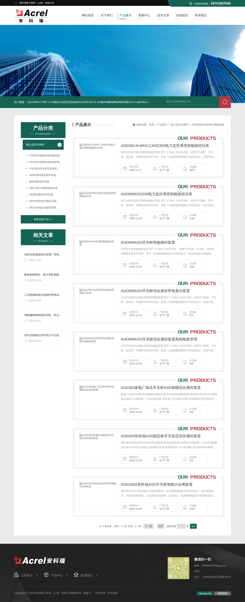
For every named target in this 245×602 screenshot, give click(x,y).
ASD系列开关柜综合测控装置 (45, 168)
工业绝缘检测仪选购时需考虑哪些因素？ (48, 294)
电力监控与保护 (35, 144)
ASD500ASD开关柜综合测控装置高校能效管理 (159, 339)
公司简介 (27, 575)
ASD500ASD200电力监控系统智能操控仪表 (156, 194)
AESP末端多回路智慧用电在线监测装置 (46, 207)
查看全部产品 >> (43, 219)
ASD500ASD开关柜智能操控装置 (148, 242)
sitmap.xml (205, 593)
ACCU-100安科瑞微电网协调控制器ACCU (112, 102)
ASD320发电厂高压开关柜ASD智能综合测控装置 (161, 388)
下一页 (148, 526)
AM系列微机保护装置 (41, 194)
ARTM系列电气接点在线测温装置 (46, 201)
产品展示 (162, 124)
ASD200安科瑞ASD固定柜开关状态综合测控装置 (161, 436)
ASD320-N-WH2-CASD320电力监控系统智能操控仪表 (165, 146)
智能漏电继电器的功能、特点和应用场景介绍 (51, 315)
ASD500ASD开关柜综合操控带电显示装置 (155, 291)
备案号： (88, 592)
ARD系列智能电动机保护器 (44, 162)
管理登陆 (223, 593)
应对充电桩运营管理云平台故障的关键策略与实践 (53, 335)
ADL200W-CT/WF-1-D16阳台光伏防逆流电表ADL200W (57, 102)
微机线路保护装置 (39, 181)
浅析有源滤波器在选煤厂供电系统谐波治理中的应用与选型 (59, 254)
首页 (151, 124)
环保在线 (113, 592)
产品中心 (57, 575)
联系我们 (87, 575)
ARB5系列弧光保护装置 (42, 175)
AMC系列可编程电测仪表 (43, 188)
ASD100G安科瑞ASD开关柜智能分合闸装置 (157, 484)
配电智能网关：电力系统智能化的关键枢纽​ (49, 274)
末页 (160, 526)
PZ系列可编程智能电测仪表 (44, 155)
